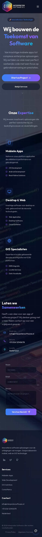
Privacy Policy (10, 532)
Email (8, 377)
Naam (8, 365)
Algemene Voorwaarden (27, 532)
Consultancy (7, 489)
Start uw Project (19, 77)
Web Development (9, 480)
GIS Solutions (7, 485)
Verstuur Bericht (19, 412)
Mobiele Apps (7, 475)
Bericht (8, 389)
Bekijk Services (21, 86)
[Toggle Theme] (35, 530)
